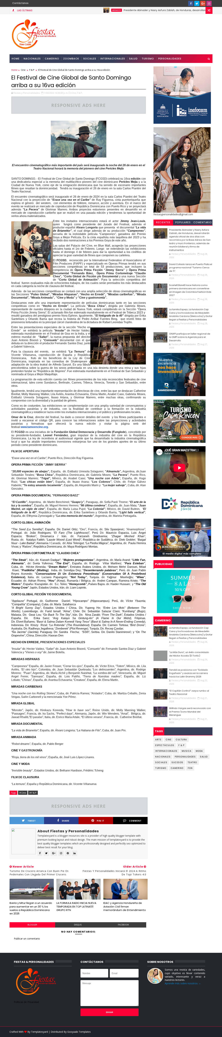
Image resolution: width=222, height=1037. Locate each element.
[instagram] (209, 3)
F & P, (80, 92)
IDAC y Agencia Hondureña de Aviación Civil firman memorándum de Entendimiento (124, 906)
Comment (135, 820)
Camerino (52, 58)
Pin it (100, 820)
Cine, (73, 92)
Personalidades (169, 58)
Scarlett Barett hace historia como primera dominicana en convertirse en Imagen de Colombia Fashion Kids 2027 (190, 290)
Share (65, 820)
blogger (32, 924)
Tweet (32, 820)
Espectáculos (164, 745)
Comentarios (202, 223)
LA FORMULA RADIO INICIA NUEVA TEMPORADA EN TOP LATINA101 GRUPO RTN (76, 906)
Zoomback (71, 58)
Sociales (89, 58)
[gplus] (203, 3)
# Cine (22, 792)
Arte (158, 739)
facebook (123, 924)
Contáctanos (20, 3)
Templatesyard (39, 1031)
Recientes (163, 222)
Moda (199, 750)
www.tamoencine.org (34, 426)
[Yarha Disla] (209, 1031)
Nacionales (32, 58)
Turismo (148, 58)
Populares (183, 222)
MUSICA (186, 750)
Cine (23, 69)
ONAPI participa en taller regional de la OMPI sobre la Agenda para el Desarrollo (189, 337)
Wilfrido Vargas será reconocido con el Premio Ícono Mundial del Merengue (190, 712)
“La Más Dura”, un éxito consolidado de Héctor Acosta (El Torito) (189, 654)
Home (15, 58)
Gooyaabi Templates (79, 1031)
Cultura (181, 739)
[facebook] (190, 3)
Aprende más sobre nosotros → (183, 983)
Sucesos (177, 762)
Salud (133, 58)
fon (190, 768)
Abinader (92, 10)
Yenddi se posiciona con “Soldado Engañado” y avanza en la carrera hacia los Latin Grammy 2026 (188, 673)
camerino (177, 768)
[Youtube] (184, 3)
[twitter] (196, 3)
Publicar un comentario (27, 938)
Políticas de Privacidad (26, 1002)
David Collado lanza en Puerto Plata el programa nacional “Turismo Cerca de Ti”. (190, 268)
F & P (31, 69)
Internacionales (112, 58)
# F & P (32, 792)
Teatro (192, 762)
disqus (78, 924)
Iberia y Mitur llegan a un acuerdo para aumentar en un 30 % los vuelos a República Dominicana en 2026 (31, 908)
